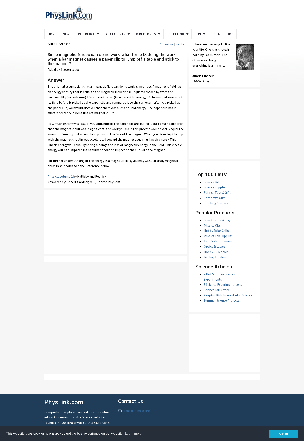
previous (167, 44)
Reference (86, 34)
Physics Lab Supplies (218, 236)
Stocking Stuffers (216, 203)
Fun (198, 34)
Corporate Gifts (214, 198)
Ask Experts (115, 34)
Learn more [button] (133, 433)
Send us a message (137, 411)
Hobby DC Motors (216, 252)
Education (175, 34)
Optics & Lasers (214, 246)
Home (52, 34)
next (179, 44)
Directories (146, 34)
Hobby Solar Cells (216, 230)
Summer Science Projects (221, 300)
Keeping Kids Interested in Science (228, 295)
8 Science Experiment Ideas (223, 284)
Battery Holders (215, 257)
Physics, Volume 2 (60, 176)
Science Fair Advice (217, 290)
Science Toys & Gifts (217, 192)
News (67, 34)
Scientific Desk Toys (218, 220)
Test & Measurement (218, 241)
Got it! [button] (283, 433)
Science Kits (212, 182)
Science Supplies (215, 187)
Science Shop (222, 34)
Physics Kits (212, 225)
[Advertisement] (175, 13)
